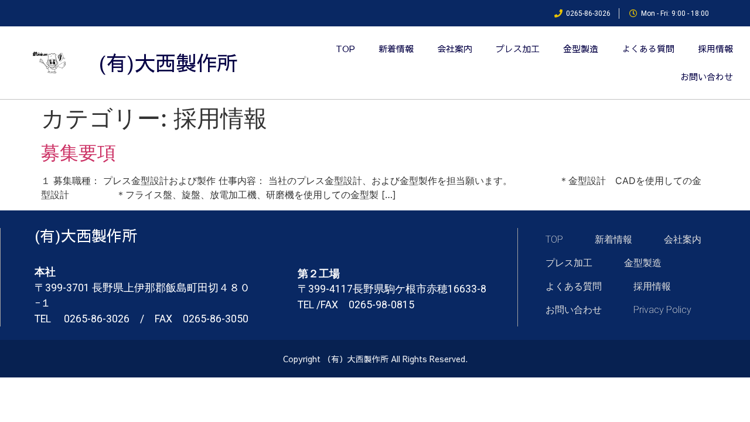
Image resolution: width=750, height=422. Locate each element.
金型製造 (580, 48)
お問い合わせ (706, 76)
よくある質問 (648, 48)
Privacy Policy (662, 309)
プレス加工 (518, 48)
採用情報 (715, 48)
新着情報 (396, 48)
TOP (345, 48)
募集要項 (78, 152)
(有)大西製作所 (167, 62)
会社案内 (454, 48)
